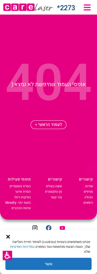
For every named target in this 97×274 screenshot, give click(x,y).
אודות (89, 186)
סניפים (88, 191)
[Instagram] (34, 228)
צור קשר (56, 197)
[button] (7, 255)
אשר (48, 263)
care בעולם (54, 186)
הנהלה (88, 197)
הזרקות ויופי (22, 197)
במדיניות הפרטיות (22, 247)
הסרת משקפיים (20, 186)
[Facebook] (48, 228)
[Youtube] (62, 228)
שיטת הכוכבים (21, 208)
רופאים (88, 202)
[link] (87, 7)
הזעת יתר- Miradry (18, 202)
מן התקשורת (53, 191)
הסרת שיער (23, 191)
